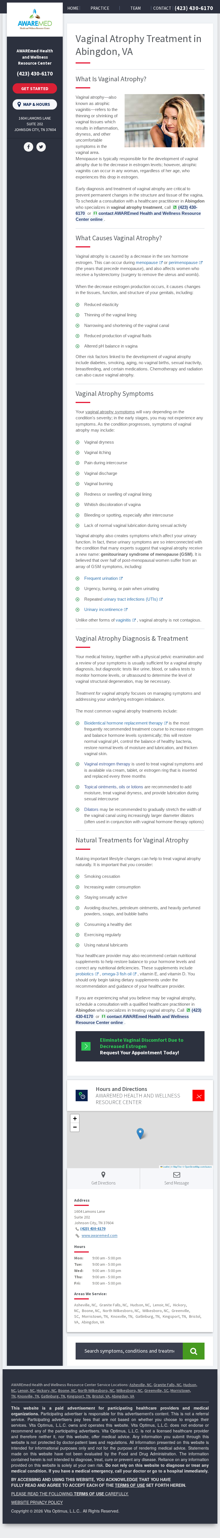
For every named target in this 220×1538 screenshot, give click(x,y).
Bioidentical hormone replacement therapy (123, 723)
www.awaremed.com (99, 1235)
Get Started (34, 88)
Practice (100, 8)
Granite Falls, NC (167, 1384)
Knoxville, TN (28, 1396)
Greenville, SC (156, 1390)
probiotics (85, 973)
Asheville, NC (140, 1384)
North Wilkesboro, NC (96, 1390)
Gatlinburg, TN (53, 1396)
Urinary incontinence (103, 609)
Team (135, 8)
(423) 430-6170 (194, 7)
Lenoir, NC (26, 1390)
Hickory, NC (46, 1390)
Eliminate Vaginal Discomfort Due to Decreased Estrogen (141, 1046)
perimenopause (183, 262)
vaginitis (123, 620)
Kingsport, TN (78, 1396)
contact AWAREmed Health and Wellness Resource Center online (132, 1019)
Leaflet (165, 1166)
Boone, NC (67, 1390)
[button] (140, 1134)
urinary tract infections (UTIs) (130, 599)
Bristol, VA (101, 1396)
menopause (147, 262)
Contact (162, 8)
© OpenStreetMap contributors (197, 1166)
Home (72, 8)
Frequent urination (101, 578)
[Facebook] (28, 146)
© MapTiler (176, 1166)
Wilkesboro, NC (129, 1390)
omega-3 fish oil (116, 973)
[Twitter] (41, 146)
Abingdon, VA (123, 1396)
